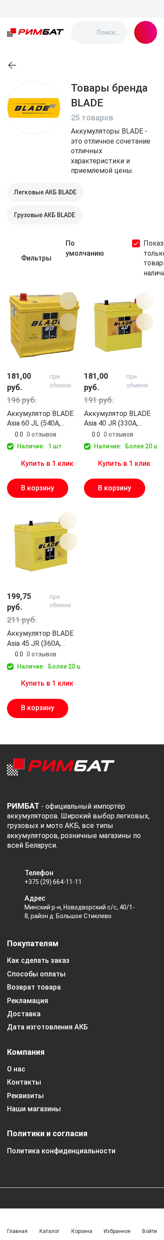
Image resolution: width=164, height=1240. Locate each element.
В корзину (37, 488)
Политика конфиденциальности (61, 1151)
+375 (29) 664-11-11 (53, 881)
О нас (16, 1069)
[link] (12, 65)
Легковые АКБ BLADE (45, 192)
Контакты (24, 1082)
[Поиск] (85, 32)
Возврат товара (34, 987)
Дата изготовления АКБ (47, 1027)
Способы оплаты (36, 974)
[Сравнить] (68, 322)
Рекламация (27, 1001)
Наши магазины (34, 1109)
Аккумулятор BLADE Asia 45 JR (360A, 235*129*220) (40, 638)
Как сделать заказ (38, 960)
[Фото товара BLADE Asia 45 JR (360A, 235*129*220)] (43, 545)
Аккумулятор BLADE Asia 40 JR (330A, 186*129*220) (117, 419)
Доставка (24, 1014)
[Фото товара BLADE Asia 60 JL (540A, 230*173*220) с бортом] (43, 325)
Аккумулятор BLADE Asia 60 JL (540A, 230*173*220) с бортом (40, 419)
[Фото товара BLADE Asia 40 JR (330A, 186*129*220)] (120, 325)
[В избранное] (68, 301)
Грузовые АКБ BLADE (44, 214)
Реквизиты (25, 1096)
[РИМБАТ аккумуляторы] (35, 32)
